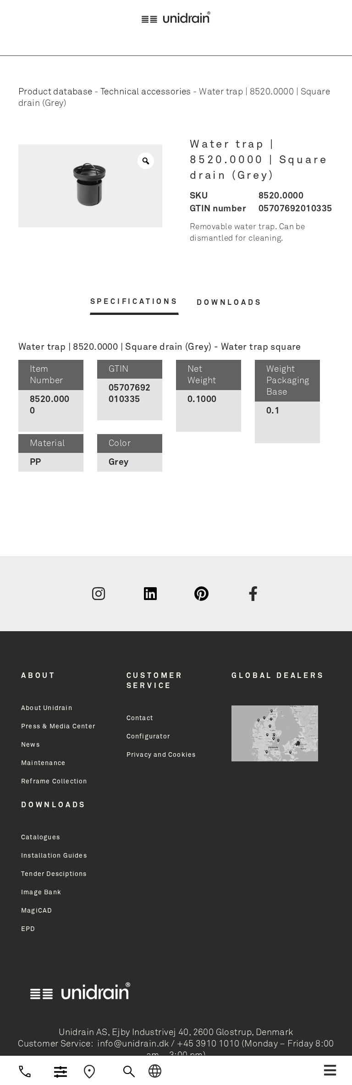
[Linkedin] (150, 593)
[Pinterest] (201, 593)
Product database (55, 92)
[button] (330, 1070)
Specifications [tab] (134, 301)
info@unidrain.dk (133, 1044)
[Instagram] (98, 593)
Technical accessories (145, 92)
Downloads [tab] (229, 302)
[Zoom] (146, 161)
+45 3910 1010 (208, 1044)
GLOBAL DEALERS (277, 675)
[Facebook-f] (253, 593)
